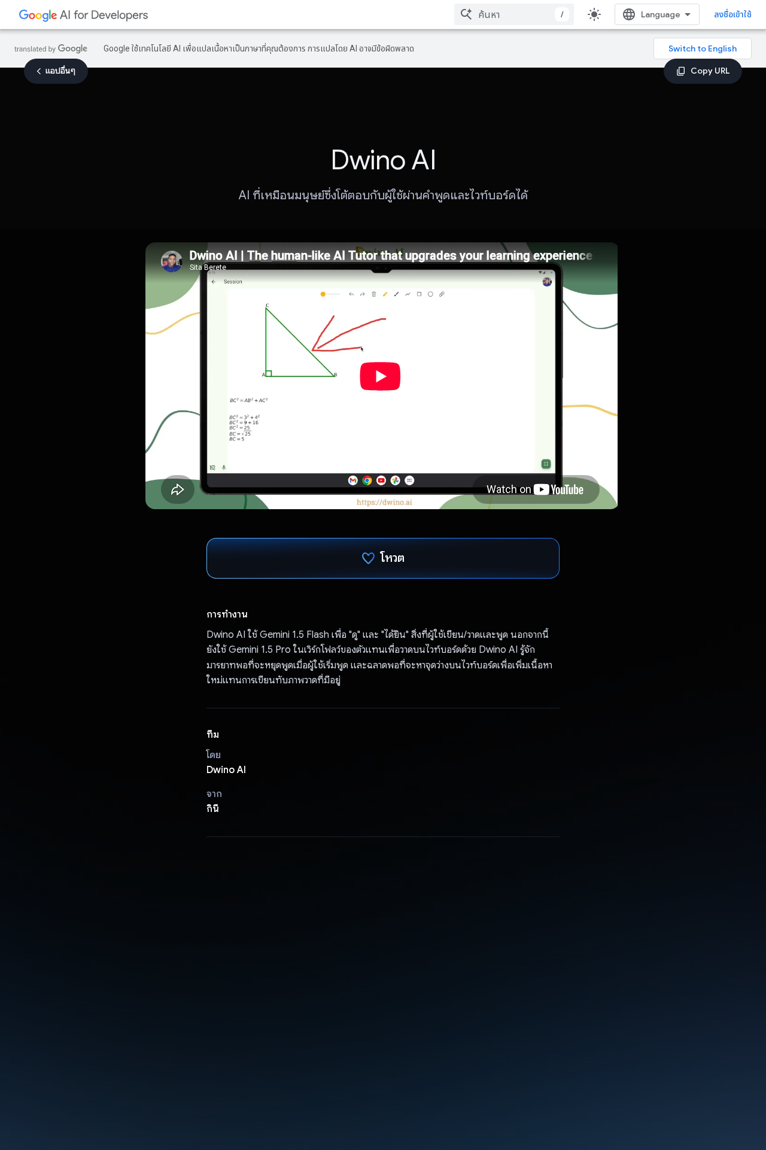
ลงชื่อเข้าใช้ (733, 14)
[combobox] (514, 14)
